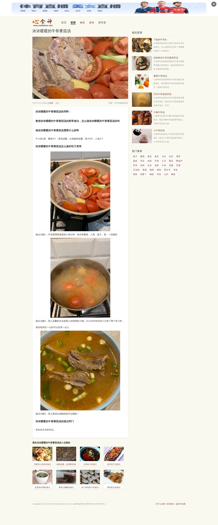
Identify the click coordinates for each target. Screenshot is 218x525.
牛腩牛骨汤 (159, 112)
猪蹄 (152, 170)
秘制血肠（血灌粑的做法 (66, 466)
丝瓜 (149, 165)
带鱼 (159, 174)
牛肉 (164, 165)
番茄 (142, 156)
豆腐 (178, 165)
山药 (166, 174)
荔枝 (135, 161)
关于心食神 (160, 504)
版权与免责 (181, 504)
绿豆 (171, 156)
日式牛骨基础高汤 (162, 94)
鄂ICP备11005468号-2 (96, 504)
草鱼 (175, 170)
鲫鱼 (152, 174)
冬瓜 (164, 156)
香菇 (144, 170)
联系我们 (170, 504)
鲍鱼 (173, 174)
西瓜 (171, 161)
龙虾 (156, 165)
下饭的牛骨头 (160, 39)
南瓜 (149, 156)
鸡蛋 (149, 161)
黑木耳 (167, 170)
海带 (178, 156)
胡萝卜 (143, 174)
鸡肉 (142, 165)
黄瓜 (156, 156)
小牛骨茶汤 (159, 130)
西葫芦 (179, 161)
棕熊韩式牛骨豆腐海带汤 (166, 57)
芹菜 (156, 161)
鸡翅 (171, 165)
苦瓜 (142, 161)
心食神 (50, 103)
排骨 (135, 165)
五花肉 (136, 170)
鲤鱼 (135, 174)
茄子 (135, 156)
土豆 (164, 161)
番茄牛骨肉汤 (160, 76)
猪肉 (159, 170)
